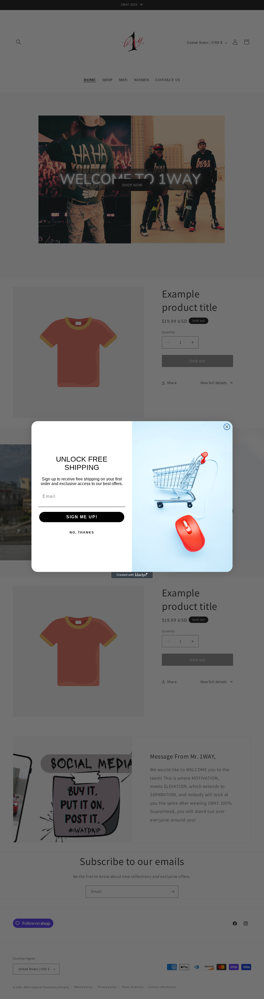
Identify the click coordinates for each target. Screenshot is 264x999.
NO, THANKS (82, 532)
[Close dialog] (227, 427)
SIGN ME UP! (81, 517)
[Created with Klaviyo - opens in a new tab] (132, 575)
